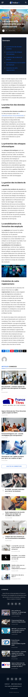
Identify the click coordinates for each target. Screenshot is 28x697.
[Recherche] (25, 2)
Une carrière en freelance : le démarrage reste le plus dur (19, 612)
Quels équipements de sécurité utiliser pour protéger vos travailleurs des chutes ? (14, 513)
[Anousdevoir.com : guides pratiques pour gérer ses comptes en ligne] (14, 447)
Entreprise (6, 17)
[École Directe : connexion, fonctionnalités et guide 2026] (6, 642)
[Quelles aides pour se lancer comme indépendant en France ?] (6, 567)
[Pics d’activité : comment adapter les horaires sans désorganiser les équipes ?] (14, 378)
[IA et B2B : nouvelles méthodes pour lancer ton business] (14, 480)
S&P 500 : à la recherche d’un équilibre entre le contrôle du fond (19, 630)
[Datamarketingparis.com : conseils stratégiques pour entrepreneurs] (14, 425)
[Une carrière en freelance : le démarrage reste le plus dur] (6, 613)
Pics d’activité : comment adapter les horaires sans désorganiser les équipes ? (14, 388)
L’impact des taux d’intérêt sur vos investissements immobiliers (15, 537)
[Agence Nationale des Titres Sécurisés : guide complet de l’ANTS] (14, 402)
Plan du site (14, 688)
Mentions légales (16, 684)
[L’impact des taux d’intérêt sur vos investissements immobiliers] (14, 528)
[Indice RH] (14, 2)
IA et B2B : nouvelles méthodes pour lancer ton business (14, 490)
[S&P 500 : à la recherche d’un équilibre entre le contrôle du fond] (6, 631)
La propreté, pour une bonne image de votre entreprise (18, 547)
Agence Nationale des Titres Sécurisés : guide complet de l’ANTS (14, 412)
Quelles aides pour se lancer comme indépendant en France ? (19, 566)
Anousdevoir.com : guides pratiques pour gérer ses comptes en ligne (13, 457)
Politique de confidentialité (13, 686)
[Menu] (3, 2)
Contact (7, 684)
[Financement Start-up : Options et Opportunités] (6, 622)
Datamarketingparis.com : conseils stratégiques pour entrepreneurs (12, 434)
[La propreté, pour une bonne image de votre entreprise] (6, 548)
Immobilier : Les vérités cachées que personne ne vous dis (18, 557)
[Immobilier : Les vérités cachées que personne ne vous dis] (6, 557)
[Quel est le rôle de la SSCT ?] (6, 577)
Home (3, 7)
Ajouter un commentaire (14, 466)
